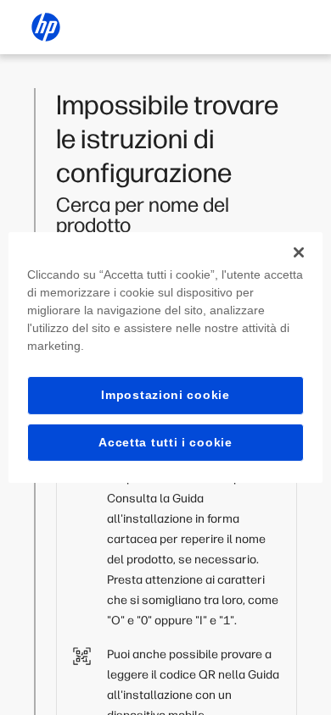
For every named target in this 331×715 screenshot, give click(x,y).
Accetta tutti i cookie (165, 442)
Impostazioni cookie (165, 395)
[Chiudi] (298, 252)
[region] (165, 357)
